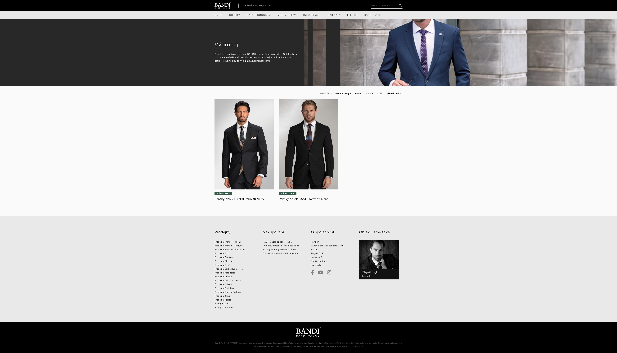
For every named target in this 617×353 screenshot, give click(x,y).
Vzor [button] (368, 93)
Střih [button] (379, 93)
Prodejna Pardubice (225, 273)
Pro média (316, 265)
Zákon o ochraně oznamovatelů (327, 246)
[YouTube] (320, 272)
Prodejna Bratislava (225, 288)
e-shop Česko (221, 303)
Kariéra (314, 249)
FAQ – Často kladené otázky (277, 242)
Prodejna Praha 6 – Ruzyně (229, 246)
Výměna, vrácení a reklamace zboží (281, 246)
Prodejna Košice (223, 300)
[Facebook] (312, 272)
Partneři (315, 242)
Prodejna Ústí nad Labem (228, 280)
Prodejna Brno (222, 253)
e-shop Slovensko (223, 307)
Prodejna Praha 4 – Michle (228, 242)
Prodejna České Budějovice (229, 269)
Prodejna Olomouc (224, 261)
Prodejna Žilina (222, 296)
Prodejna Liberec (223, 276)
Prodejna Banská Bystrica (228, 292)
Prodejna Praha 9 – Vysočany (230, 249)
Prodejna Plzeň (222, 265)
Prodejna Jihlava (223, 284)
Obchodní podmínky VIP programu (281, 253)
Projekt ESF (317, 253)
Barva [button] (357, 93)
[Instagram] (329, 272)
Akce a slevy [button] (342, 93)
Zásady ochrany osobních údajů (279, 249)
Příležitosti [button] (393, 93)
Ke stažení (316, 257)
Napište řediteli (318, 261)
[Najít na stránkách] (400, 6)
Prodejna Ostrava (224, 257)
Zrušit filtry (326, 93)
